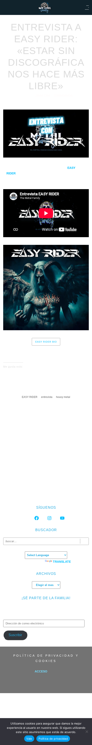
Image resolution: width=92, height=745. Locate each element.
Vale (29, 738)
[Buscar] (84, 541)
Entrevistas (63, 95)
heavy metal (63, 397)
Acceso (41, 671)
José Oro (43, 95)
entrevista (46, 397)
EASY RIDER (29, 397)
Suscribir (15, 635)
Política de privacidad (53, 738)
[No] (87, 731)
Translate (62, 561)
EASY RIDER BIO (46, 341)
